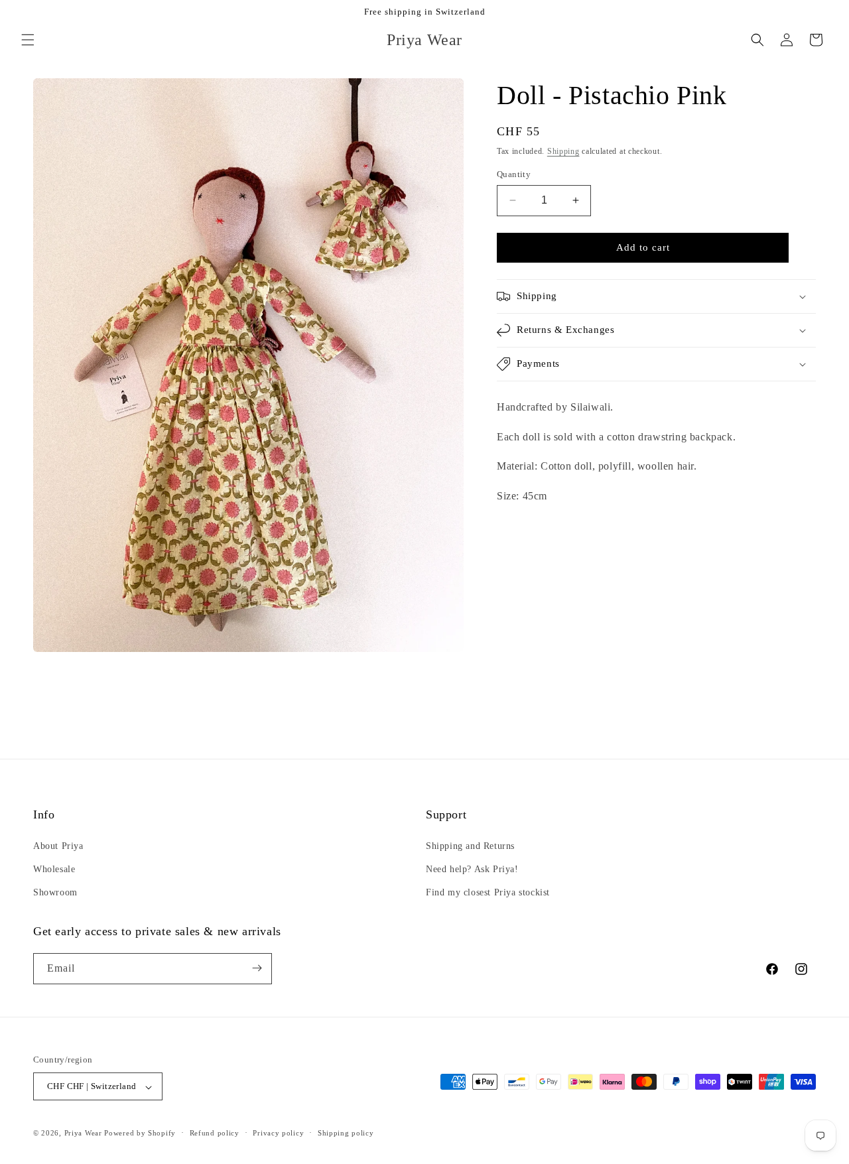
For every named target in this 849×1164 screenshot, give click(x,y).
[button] (27, 39)
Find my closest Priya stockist (488, 892)
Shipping (563, 151)
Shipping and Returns (470, 845)
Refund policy (214, 1133)
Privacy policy (278, 1133)
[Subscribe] (256, 968)
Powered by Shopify (140, 1133)
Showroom (55, 892)
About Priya (58, 845)
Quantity (514, 174)
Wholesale (54, 868)
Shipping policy (346, 1133)
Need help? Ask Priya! (472, 868)
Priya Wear (83, 1133)
